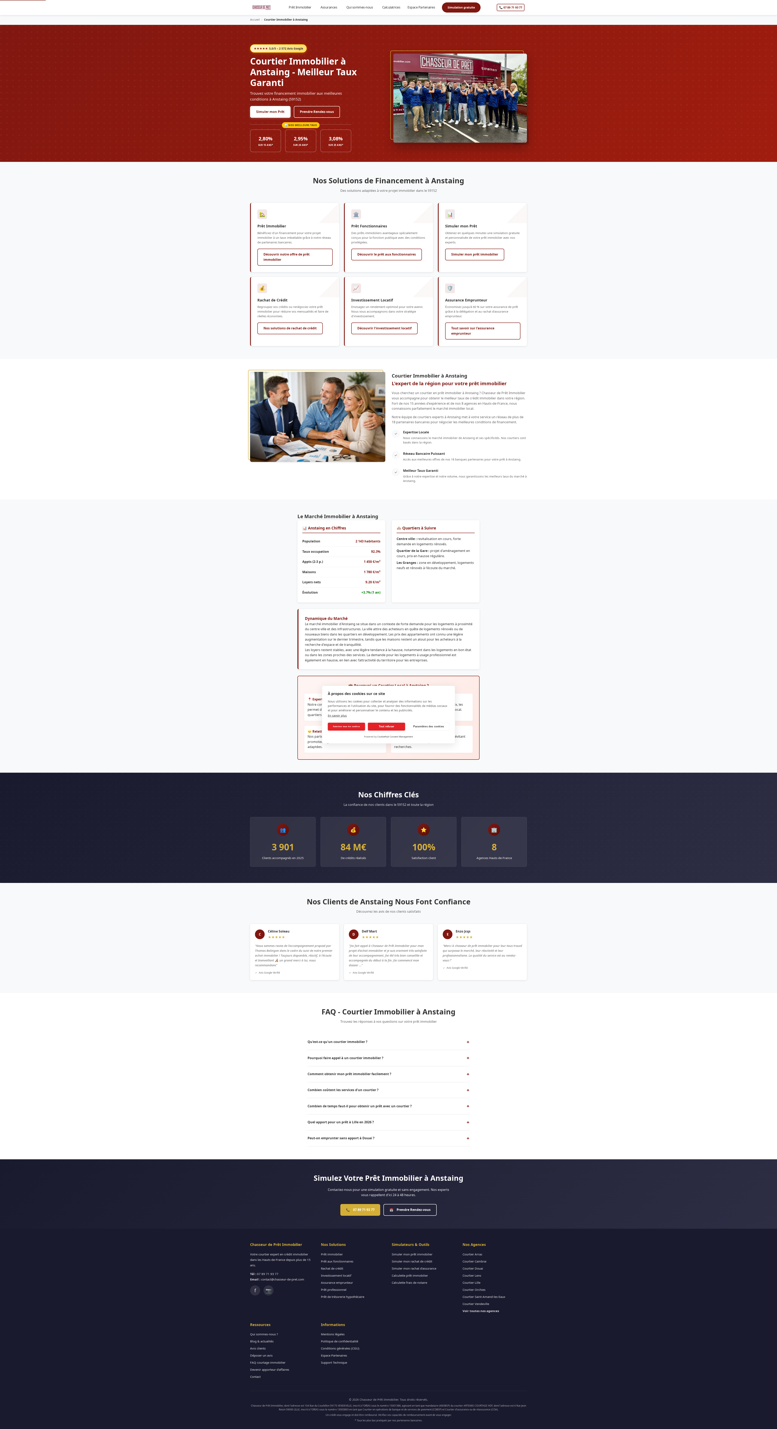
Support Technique (334, 1362)
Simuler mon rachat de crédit (412, 1261)
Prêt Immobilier (302, 7)
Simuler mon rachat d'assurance (414, 1268)
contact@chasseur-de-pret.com (282, 1279)
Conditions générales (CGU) (340, 1348)
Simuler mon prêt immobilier (474, 254)
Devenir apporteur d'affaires (269, 1369)
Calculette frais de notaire (409, 1282)
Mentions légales (333, 1334)
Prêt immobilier (332, 1254)
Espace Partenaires (423, 7)
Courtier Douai (473, 1268)
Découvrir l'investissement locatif (384, 328)
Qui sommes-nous (361, 7)
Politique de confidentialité (339, 1341)
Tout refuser (386, 726)
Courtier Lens (472, 1275)
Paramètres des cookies (428, 726)
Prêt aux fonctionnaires (337, 1261)
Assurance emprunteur (337, 1282)
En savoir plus (337, 715)
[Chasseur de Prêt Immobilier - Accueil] (262, 7)
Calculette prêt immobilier (410, 1275)
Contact (255, 1377)
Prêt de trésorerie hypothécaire (342, 1297)
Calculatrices (393, 7)
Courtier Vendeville (476, 1304)
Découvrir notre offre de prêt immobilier (286, 257)
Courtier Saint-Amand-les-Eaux (484, 1297)
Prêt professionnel (333, 1290)
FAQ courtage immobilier (268, 1362)
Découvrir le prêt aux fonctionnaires (386, 254)
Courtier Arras (472, 1254)
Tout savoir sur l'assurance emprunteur (472, 331)
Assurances (331, 7)
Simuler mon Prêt (270, 111)
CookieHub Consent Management (395, 736)
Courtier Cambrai (474, 1261)
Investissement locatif (336, 1275)
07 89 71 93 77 (360, 1209)
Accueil (255, 19)
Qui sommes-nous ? (264, 1334)
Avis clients (258, 1348)
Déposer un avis (261, 1355)
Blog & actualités (262, 1341)
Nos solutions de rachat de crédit (290, 328)
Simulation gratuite (461, 7)
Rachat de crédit (332, 1268)
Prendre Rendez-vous (317, 111)
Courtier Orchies (474, 1290)
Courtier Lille (471, 1282)
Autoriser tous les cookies (346, 726)
